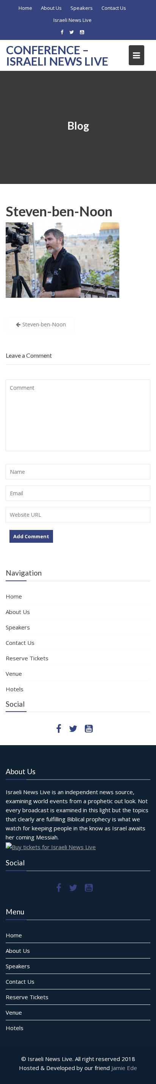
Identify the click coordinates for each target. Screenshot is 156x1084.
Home (25, 8)
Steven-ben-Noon (59, 211)
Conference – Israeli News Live (57, 55)
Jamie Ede (124, 1068)
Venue (14, 673)
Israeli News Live (72, 20)
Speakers (81, 8)
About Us (51, 8)
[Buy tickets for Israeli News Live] (51, 846)
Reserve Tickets (27, 658)
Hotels (14, 689)
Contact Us (113, 8)
